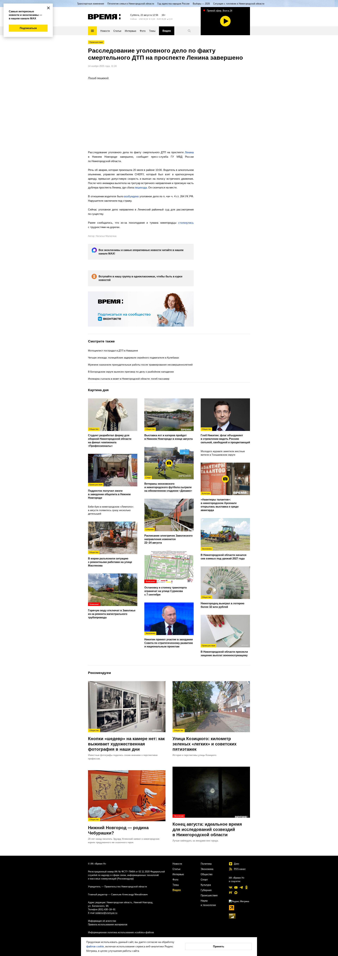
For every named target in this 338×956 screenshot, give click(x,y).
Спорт (204, 879)
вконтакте (230, 887)
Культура (206, 884)
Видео (177, 889)
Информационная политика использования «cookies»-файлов (121, 932)
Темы (176, 884)
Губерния (206, 890)
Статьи (176, 868)
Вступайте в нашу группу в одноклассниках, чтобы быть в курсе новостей (140, 278)
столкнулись (186, 222)
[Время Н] (104, 16)
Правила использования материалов (107, 924)
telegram (241, 887)
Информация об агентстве (102, 921)
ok (246, 887)
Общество (206, 874)
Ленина (189, 152)
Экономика (207, 868)
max (236, 892)
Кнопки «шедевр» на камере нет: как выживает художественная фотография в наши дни (126, 740)
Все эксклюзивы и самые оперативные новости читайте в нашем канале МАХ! (141, 251)
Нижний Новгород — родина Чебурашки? (118, 826)
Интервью (178, 874)
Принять (218, 946)
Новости (177, 863)
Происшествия (96, 42)
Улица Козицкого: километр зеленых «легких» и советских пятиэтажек (204, 740)
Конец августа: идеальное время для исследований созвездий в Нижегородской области (207, 826)
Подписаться (28, 28)
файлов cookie (95, 946)
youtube (236, 887)
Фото (175, 879)
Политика (206, 863)
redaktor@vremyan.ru (106, 913)
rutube (230, 892)
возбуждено (131, 196)
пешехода (141, 187)
